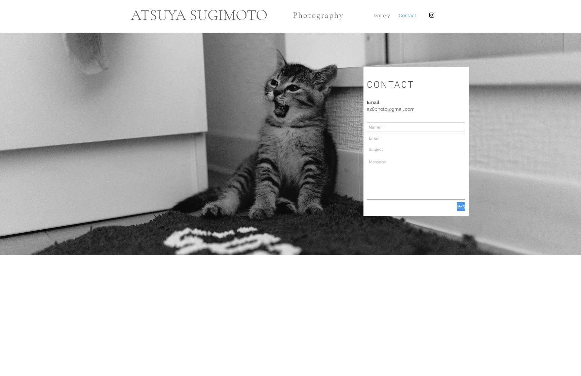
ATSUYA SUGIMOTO (199, 15)
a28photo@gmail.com (391, 109)
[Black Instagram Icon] (431, 15)
